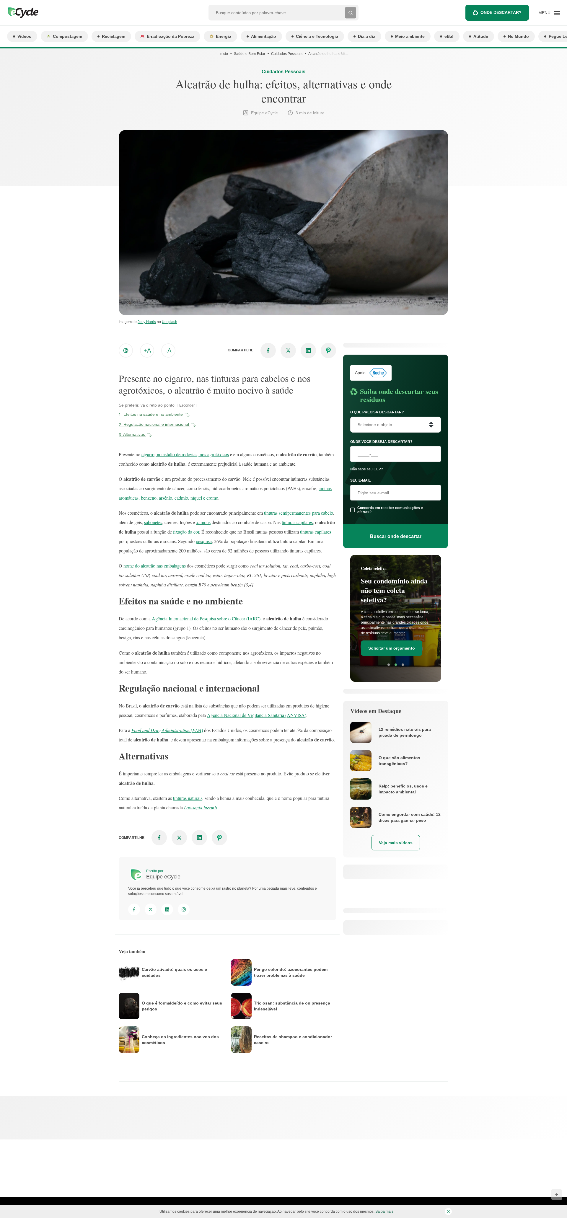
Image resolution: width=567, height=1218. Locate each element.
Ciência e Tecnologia (317, 36)
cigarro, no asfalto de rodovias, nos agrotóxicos (185, 454)
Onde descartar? (501, 12)
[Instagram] (184, 909)
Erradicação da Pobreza (170, 36)
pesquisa (204, 541)
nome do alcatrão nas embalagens (154, 565)
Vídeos (24, 36)
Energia (223, 36)
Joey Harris (147, 322)
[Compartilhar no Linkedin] (308, 350)
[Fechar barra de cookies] (448, 1211)
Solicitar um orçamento (391, 648)
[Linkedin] (167, 909)
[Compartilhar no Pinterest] (328, 350)
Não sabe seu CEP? (366, 469)
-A (168, 350)
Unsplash (169, 322)
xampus (203, 522)
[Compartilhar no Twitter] (288, 350)
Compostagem (67, 36)
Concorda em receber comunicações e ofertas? (390, 510)
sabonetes (153, 522)
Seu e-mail (360, 480)
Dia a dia (366, 36)
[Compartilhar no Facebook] (268, 350)
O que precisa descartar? (377, 412)
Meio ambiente (410, 36)
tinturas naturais (187, 798)
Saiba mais (384, 1211)
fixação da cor (186, 532)
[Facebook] (134, 909)
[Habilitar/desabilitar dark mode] (126, 350)
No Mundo (518, 36)
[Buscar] (350, 12)
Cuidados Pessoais (286, 54)
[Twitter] (151, 909)
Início (223, 54)
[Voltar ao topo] (556, 1194)
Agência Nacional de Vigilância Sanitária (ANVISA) (256, 715)
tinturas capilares (297, 522)
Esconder (187, 405)
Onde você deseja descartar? (381, 442)
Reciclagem (113, 36)
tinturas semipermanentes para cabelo (298, 513)
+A (147, 350)
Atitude (480, 36)
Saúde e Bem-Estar (249, 54)
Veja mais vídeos (396, 842)
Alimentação (263, 36)
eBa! (449, 36)
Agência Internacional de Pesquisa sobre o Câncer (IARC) (206, 618)
